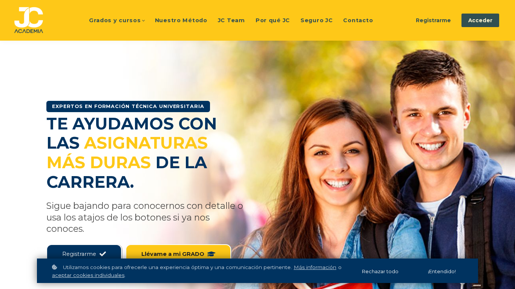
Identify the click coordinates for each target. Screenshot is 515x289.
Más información (315, 267)
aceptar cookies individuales (88, 275)
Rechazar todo (380, 271)
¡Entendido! (442, 271)
